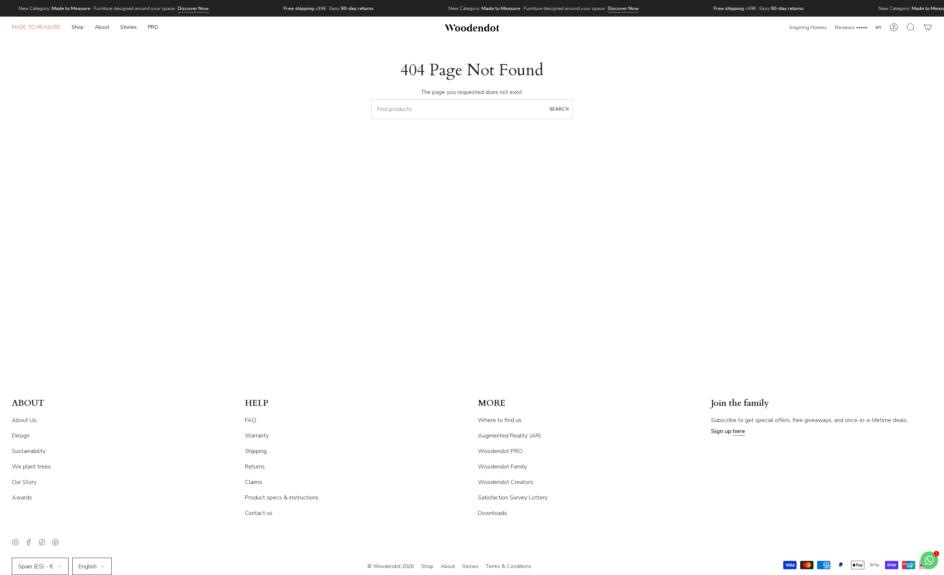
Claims (253, 482)
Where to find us (499, 420)
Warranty (257, 436)
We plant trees (31, 467)
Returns (255, 467)
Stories (470, 566)
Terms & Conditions (508, 566)
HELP (256, 403)
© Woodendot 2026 (390, 566)
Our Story (24, 482)
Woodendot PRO (500, 451)
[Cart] (927, 27)
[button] (77, 27)
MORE (492, 403)
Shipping (256, 451)
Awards (22, 498)
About (448, 566)
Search (559, 109)
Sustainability (29, 451)
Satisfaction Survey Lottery (513, 498)
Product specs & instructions (282, 498)
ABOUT (28, 403)
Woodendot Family (502, 467)
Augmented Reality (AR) (509, 436)
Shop (427, 566)
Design (21, 436)
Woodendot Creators (505, 482)
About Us (24, 420)
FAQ (250, 420)
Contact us (259, 513)
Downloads (492, 513)
